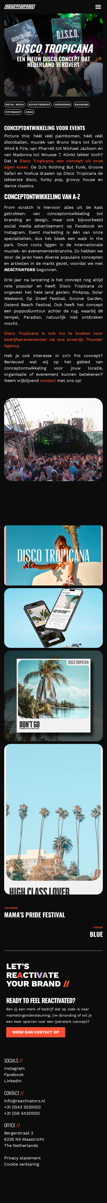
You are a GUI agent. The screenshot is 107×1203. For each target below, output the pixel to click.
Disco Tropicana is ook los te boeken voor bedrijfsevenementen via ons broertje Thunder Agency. (53, 339)
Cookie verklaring (21, 1164)
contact (48, 380)
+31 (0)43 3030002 (22, 1107)
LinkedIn (13, 1080)
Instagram (14, 1068)
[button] (98, 6)
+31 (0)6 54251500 (22, 1113)
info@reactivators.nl (24, 1100)
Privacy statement (22, 1157)
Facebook (14, 1074)
